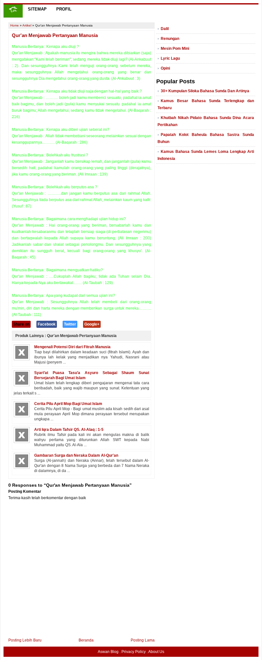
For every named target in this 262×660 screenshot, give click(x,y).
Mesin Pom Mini (175, 48)
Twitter (70, 324)
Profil (64, 9)
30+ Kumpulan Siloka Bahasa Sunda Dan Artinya (205, 91)
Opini (165, 68)
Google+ (91, 324)
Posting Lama (143, 640)
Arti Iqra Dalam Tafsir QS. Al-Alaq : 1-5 (69, 429)
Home (14, 25)
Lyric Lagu (170, 58)
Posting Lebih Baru (25, 640)
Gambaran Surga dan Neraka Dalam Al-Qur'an (76, 455)
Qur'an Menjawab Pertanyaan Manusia (55, 35)
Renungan (170, 38)
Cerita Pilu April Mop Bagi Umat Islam (68, 403)
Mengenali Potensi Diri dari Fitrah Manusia (72, 347)
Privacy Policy (133, 651)
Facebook (47, 324)
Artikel (26, 25)
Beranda (86, 640)
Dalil (165, 28)
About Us (156, 651)
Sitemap (37, 9)
